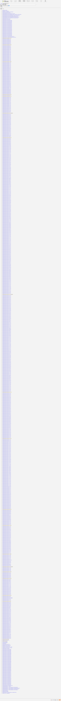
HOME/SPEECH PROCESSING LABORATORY (9, 692)
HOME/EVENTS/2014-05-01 (6, 313)
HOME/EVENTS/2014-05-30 (6, 316)
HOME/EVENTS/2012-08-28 (6, 226)
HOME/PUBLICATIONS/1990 (6, 654)
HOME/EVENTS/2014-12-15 (6, 347)
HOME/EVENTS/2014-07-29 (6, 326)
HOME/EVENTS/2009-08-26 (6, 91)
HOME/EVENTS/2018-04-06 (6, 505)
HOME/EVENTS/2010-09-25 (6, 144)
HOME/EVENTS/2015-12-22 (6, 391)
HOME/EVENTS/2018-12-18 (6, 526)
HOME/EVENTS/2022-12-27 (6, 600)
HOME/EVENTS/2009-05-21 (6, 82)
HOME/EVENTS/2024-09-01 (6, 618)
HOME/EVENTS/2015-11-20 (6, 386)
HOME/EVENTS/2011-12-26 (6, 192)
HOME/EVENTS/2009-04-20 (6, 78)
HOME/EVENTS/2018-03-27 (6, 502)
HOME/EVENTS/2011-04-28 (6, 170)
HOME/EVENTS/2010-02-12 (6, 112)
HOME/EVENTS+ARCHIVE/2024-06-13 (8, 36)
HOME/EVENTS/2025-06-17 (6, 628)
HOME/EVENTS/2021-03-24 (6, 578)
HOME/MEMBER (4, 642)
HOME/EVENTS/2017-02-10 (6, 446)
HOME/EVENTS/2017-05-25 (6, 460)
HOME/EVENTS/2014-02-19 (6, 301)
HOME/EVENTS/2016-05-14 (6, 405)
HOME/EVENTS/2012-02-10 (6, 196)
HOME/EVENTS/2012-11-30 (6, 240)
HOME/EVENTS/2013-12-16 (6, 289)
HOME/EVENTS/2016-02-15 (6, 394)
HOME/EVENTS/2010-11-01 (6, 150)
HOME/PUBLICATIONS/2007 (6, 668)
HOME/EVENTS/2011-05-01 (6, 171)
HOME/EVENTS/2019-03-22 (6, 532)
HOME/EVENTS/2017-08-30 (6, 470)
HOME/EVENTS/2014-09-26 (6, 335)
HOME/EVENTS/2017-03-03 (6, 450)
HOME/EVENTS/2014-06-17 (6, 319)
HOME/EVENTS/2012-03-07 (6, 203)
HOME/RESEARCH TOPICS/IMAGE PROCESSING (10, 687)
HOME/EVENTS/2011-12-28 (6, 193)
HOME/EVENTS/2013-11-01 (6, 281)
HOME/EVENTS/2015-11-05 (6, 384)
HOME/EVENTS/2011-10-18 (6, 184)
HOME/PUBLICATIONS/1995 (6, 658)
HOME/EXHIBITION (5, 639)
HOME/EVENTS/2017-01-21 (6, 443)
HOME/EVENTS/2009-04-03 (6, 77)
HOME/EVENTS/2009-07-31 (6, 88)
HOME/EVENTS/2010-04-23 (6, 126)
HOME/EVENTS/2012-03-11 (6, 204)
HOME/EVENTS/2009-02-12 (6, 70)
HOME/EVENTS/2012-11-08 (6, 236)
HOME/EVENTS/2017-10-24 (6, 478)
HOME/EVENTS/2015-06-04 (6, 368)
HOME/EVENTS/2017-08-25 (6, 469)
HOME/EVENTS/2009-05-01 (6, 81)
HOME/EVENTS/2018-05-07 (6, 509)
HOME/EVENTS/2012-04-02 (6, 209)
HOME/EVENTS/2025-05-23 (6, 626)
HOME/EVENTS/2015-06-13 (6, 369)
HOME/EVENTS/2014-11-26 (6, 344)
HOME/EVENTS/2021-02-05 (6, 573)
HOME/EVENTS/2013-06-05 (6, 265)
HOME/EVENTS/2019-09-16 (6, 545)
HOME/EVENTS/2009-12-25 (6, 106)
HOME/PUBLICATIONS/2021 (6, 680)
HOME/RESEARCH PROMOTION (7, 685)
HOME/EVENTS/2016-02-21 (6, 395)
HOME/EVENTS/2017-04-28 (6, 459)
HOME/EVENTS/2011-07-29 (6, 177)
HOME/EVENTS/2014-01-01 (6, 292)
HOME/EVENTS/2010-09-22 (6, 142)
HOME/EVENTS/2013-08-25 (6, 273)
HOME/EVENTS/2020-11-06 (6, 568)
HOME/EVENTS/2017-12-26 (6, 485)
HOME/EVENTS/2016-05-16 (6, 406)
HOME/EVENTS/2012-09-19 (6, 230)
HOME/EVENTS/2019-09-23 (6, 547)
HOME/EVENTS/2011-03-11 (6, 165)
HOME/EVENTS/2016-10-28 (6, 435)
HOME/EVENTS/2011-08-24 (6, 179)
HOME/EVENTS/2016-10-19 (6, 432)
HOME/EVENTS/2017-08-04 (6, 467)
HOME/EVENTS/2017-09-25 (6, 472)
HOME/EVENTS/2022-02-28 (6, 590)
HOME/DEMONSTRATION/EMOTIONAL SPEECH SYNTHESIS (11, 14)
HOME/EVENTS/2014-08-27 (6, 330)
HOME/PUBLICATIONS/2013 (6, 673)
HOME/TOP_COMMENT (6, 693)
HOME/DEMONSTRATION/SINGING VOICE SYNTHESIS (11, 15)
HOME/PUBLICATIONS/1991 (6, 655)
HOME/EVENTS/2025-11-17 (6, 633)
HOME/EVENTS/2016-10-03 (6, 429)
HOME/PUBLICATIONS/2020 (6, 679)
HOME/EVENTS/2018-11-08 (6, 521)
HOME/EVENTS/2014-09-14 (6, 333)
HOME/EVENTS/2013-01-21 (6, 247)
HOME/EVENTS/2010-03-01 (6, 116)
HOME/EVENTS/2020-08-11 (6, 564)
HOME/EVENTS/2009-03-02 (6, 72)
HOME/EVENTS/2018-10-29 (6, 520)
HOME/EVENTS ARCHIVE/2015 (7, 26)
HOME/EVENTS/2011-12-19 (6, 190)
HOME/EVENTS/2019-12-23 (6, 557)
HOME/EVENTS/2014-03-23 (6, 305)
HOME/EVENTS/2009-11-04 (6, 99)
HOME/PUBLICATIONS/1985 (6, 650)
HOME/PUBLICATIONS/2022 (6, 681)
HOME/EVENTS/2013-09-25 (6, 278)
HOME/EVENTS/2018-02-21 (6, 497)
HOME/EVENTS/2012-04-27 (6, 212)
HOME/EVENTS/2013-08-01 (6, 269)
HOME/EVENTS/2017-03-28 (6, 456)
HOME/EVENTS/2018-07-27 (6, 515)
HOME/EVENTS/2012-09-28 (6, 231)
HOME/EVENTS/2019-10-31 (6, 551)
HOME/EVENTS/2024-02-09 (6, 611)
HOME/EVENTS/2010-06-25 (6, 131)
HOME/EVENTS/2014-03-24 (6, 306)
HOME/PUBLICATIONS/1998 (6, 661)
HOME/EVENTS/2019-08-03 (6, 541)
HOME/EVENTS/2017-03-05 (6, 451)
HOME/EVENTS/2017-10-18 (6, 476)
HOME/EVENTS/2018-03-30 (6, 503)
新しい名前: (2, 4)
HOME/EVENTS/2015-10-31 (6, 383)
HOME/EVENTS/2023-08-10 (6, 606)
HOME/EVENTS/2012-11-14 (6, 238)
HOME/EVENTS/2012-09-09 (6, 227)
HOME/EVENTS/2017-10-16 (6, 475)
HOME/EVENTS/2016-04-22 (6, 403)
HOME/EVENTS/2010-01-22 (6, 109)
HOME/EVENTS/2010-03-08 (6, 118)
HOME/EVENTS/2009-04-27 (6, 80)
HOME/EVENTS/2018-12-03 (6, 523)
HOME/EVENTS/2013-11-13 (6, 283)
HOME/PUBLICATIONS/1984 (6, 649)
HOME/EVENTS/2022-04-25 (6, 595)
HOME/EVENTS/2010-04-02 (6, 122)
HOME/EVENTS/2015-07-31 (6, 374)
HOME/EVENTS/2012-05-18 (6, 213)
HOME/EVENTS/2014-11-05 (6, 341)
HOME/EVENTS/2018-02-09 (6, 494)
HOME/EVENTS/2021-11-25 (6, 585)
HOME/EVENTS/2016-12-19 (6, 439)
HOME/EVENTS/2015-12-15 (6, 389)
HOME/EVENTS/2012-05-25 (6, 214)
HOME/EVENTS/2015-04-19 (6, 363)
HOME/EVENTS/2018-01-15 (6, 489)
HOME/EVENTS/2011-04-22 (6, 169)
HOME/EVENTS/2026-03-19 (6, 637)
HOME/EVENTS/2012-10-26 (6, 234)
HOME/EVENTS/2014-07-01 (6, 322)
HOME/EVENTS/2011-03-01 (6, 163)
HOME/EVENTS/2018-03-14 (6, 500)
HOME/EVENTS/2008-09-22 (6, 46)
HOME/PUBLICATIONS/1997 (6, 660)
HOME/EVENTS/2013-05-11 (6, 262)
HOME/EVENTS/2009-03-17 (6, 75)
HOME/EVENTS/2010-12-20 (6, 155)
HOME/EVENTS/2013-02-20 (6, 250)
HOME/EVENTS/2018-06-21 (6, 512)
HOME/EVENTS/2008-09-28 (6, 47)
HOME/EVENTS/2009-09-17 (6, 96)
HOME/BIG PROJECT (5, 11)
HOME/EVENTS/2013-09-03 (6, 276)
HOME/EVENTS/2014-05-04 (6, 314)
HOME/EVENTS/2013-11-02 (6, 282)
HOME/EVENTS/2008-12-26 (6, 66)
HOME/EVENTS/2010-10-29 (6, 149)
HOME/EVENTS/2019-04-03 (6, 536)
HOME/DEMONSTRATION (6, 12)
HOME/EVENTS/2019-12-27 (6, 558)
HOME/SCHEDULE (5, 690)
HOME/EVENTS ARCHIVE (6, 19)
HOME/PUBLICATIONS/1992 (6, 656)
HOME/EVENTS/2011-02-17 (6, 161)
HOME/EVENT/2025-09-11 (6, 18)
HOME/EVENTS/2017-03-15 (6, 453)
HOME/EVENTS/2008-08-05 (6, 41)
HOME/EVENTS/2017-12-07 (6, 482)
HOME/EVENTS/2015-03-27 (6, 360)
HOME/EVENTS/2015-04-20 (6, 364)
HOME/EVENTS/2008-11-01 (6, 53)
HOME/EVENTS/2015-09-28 (6, 380)
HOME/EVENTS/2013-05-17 (6, 263)
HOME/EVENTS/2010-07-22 (6, 134)
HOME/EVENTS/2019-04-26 (6, 537)
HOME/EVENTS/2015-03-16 (6, 357)
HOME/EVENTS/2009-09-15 (6, 95)
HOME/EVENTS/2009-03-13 (6, 74)
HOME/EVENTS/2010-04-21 (6, 125)
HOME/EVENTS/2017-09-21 (6, 471)
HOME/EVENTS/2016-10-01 (6, 428)
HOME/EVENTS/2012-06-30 (6, 218)
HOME (1, 3)
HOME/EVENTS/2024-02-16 (6, 612)
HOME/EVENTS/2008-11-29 (6, 58)
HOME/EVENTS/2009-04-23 (6, 79)
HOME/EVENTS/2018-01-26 (6, 493)
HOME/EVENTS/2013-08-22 (6, 272)
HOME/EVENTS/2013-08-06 (6, 270)
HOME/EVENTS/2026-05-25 (6, 638)
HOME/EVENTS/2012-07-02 (6, 219)
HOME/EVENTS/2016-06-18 (6, 411)
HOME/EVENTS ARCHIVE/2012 (7, 23)
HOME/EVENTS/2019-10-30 (6, 550)
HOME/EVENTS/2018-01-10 (6, 487)
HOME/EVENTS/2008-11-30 (6, 59)
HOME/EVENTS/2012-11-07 (6, 235)
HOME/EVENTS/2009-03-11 (6, 73)
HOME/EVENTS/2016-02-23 (6, 396)
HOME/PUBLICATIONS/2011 (6, 672)
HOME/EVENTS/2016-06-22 (6, 413)
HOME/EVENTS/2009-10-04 (6, 97)
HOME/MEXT (4, 643)
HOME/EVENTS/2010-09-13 (6, 140)
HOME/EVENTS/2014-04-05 (6, 308)
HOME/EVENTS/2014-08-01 (6, 328)
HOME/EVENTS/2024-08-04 (6, 617)
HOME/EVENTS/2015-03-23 (6, 359)
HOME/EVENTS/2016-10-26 (6, 434)
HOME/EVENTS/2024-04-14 (6, 613)
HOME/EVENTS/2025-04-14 (6, 625)
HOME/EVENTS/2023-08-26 (6, 607)
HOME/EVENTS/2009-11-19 (6, 100)
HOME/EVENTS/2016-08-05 (6, 417)
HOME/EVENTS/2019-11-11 (6, 552)
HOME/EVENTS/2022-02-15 (6, 588)
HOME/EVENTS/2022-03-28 (6, 593)
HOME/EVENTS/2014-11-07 (6, 342)
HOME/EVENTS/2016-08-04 (6, 416)
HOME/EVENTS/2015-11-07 (6, 385)
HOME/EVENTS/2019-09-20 (6, 546)
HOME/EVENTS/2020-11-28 (6, 569)
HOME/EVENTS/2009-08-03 (6, 89)
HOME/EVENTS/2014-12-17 (6, 348)
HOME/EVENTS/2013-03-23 (6, 255)
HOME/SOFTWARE (5, 691)
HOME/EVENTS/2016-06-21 (6, 412)
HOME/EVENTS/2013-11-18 (6, 284)
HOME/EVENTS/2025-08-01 (6, 629)
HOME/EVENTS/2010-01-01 (6, 107)
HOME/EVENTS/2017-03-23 (6, 454)
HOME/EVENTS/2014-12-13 (6, 346)
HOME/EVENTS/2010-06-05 (6, 129)
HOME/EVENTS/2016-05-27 (6, 407)
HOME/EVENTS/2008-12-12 (6, 63)
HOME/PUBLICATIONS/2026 (6, 684)
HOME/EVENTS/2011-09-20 (6, 183)
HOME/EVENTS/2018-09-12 (6, 518)
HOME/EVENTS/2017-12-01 (6, 480)
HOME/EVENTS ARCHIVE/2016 (7, 27)
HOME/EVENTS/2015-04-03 (6, 362)
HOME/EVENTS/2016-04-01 (6, 401)
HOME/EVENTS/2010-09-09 (6, 139)
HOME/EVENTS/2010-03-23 (6, 120)
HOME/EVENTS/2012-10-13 (6, 233)
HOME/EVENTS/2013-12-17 (6, 290)
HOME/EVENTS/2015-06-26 (6, 371)
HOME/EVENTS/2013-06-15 (6, 266)
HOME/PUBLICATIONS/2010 (6, 671)
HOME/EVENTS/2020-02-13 (6, 559)
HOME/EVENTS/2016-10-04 (6, 430)
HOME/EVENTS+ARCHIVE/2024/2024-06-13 (9, 37)
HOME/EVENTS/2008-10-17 (6, 50)
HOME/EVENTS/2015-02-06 (6, 351)
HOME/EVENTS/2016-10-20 (6, 433)
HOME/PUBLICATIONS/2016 (6, 676)
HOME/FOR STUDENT (5, 640)
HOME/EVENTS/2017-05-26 (6, 461)
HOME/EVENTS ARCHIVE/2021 (7, 31)
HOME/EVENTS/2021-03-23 (6, 577)
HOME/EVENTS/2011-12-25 (6, 191)
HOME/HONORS (4, 641)
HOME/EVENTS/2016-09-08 (6, 423)
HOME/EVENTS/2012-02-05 (6, 195)
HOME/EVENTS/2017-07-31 (6, 465)
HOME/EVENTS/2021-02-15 (6, 575)
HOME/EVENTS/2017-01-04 (6, 442)
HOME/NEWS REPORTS (6, 644)
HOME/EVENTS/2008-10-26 (6, 51)
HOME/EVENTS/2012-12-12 (6, 242)
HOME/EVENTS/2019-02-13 (6, 528)
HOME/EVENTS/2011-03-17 (6, 166)
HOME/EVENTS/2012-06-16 (6, 215)
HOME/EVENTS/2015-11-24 (6, 387)
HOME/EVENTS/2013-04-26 (6, 260)
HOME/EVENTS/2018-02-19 (6, 496)
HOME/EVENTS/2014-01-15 (6, 293)
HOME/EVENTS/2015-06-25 (6, 370)
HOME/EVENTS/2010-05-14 (6, 127)
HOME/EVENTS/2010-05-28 (6, 128)
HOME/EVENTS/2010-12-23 (6, 156)
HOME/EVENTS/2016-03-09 (6, 398)
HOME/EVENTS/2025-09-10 (6, 631)
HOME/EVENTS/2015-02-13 (6, 353)
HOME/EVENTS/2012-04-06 (6, 210)
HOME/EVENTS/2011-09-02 (6, 181)
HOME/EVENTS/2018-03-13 (6, 499)
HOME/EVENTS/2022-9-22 (6, 601)
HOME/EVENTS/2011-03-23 (6, 167)
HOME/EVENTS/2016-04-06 (6, 402)
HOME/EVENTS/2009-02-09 (6, 69)
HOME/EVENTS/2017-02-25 (6, 448)
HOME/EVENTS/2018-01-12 (6, 488)
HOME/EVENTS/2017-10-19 (6, 477)
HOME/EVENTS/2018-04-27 (6, 507)
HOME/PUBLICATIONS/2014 (6, 674)
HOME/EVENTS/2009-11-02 (6, 98)
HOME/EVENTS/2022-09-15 (6, 596)
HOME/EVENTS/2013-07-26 (6, 268)
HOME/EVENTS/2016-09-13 (6, 424)
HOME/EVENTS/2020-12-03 (6, 571)
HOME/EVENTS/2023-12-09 (6, 609)
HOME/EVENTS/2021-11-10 (6, 584)
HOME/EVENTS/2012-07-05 (6, 220)
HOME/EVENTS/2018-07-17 (6, 514)
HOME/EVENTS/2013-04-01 (6, 257)
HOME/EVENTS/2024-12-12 (6, 623)
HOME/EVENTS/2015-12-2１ (6, 392)
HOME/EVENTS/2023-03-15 (6, 602)
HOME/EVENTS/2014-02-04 (6, 299)
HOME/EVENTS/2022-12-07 (6, 599)
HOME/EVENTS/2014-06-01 (6, 317)
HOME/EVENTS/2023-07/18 (6, 605)
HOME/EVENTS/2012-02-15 (6, 197)
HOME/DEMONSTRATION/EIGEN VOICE (8, 13)
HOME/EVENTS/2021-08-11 (6, 580)
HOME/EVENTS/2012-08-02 (6, 223)
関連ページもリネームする (4, 5)
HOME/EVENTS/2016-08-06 (6, 418)
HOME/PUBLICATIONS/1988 (6, 652)
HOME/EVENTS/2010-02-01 (6, 111)
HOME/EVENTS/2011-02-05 (6, 158)
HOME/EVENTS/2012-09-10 (6, 228)
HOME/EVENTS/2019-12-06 (6, 555)
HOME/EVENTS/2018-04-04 (6, 504)
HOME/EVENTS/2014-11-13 (6, 343)
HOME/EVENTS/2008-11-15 (6, 56)
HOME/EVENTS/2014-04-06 (6, 309)
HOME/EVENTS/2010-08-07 (6, 136)
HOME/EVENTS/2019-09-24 (6, 548)
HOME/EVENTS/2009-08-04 (6, 90)
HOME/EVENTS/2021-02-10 (6, 574)
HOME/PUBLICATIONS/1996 (6, 659)
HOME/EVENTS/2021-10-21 (6, 583)
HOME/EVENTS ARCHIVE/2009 (7, 21)
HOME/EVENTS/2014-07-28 (6, 325)
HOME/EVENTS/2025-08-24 (6, 630)
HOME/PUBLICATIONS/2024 (6, 683)
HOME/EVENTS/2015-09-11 (6, 378)
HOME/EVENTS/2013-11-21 (6, 285)
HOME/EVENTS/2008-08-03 (6, 40)
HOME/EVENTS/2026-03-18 (6, 636)
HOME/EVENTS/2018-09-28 (6, 519)
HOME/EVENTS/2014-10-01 (6, 336)
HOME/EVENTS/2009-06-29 (6, 86)
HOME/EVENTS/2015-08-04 (6, 375)
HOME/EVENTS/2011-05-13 (6, 172)
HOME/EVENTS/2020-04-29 (6, 562)
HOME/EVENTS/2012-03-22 (6, 206)
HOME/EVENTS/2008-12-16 (6, 64)
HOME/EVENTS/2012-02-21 (6, 199)
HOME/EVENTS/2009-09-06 (6, 93)
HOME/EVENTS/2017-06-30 (6, 462)
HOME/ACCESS (4, 10)
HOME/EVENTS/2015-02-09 (6, 352)
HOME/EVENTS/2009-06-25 (6, 84)
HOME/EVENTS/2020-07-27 (6, 563)
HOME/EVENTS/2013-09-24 (6, 277)
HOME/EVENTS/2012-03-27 (6, 208)
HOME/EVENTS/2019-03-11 (6, 531)
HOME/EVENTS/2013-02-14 (6, 249)
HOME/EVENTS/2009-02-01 (6, 68)
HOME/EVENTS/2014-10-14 (6, 337)
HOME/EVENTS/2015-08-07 (6, 376)
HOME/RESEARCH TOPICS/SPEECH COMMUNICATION (11, 688)
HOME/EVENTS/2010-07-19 (6, 133)
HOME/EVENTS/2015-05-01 (6, 365)
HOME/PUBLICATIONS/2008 (6, 669)
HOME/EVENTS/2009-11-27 (6, 101)
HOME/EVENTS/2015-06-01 (6, 367)
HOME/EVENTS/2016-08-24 (6, 421)
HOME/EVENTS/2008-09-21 (6, 45)
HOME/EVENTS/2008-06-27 (6, 38)
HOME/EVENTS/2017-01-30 (6, 444)
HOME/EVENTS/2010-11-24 (6, 154)
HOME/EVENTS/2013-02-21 (6, 251)
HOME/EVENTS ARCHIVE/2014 (7, 25)
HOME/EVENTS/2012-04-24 (6, 211)
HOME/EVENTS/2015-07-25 (6, 373)
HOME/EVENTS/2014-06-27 (6, 321)
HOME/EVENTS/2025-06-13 (6, 627)
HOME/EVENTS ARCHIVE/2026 (7, 35)
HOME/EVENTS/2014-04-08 (6, 310)
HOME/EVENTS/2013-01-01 (6, 245)
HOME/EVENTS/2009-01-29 (6, 67)
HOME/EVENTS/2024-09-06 (6, 620)
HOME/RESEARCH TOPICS (6, 686)
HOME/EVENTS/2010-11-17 (6, 153)
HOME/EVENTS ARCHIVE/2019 (7, 29)
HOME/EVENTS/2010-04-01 (6, 121)
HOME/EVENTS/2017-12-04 (6, 481)
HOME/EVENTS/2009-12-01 (6, 102)
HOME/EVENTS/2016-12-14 (6, 438)
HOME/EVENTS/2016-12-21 (6, 440)
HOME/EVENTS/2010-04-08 (6, 124)
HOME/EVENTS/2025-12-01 (6, 634)
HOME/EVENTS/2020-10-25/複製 (7, 566)
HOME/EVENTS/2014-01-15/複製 (7, 294)
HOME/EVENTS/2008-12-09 (6, 62)
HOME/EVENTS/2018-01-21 (6, 491)
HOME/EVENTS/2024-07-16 (6, 615)
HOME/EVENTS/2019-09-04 (6, 543)
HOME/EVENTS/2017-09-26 (6, 473)
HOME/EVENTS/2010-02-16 (6, 114)
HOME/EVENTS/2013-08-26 (6, 274)
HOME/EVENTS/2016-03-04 (6, 397)
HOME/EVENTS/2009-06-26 (6, 85)
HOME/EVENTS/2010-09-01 (6, 137)
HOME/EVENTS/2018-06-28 (6, 513)
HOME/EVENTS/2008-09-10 (6, 43)
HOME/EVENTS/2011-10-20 (6, 185)
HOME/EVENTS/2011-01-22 (6, 157)
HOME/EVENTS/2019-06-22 (6, 540)
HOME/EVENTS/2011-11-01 (6, 187)
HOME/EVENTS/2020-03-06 (6, 561)
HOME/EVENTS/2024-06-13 (6, 614)
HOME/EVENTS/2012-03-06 (6, 202)
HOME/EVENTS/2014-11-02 (6, 340)
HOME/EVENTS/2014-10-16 (6, 338)
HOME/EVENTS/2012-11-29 (6, 239)
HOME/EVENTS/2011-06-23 (6, 174)
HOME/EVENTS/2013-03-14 (6, 254)
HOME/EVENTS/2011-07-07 (6, 176)
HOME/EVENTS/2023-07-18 (6, 604)
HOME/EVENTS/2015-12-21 (6, 390)
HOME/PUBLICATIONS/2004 (6, 666)
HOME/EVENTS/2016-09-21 (6, 427)
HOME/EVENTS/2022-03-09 (6, 591)
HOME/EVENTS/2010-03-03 (6, 117)
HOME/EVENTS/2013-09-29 (6, 279)
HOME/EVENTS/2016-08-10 (6, 419)
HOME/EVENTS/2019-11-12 (6, 553)
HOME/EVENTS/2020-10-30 (6, 567)
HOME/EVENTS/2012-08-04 (6, 225)
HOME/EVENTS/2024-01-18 (6, 610)
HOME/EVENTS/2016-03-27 (6, 400)
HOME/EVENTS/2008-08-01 (6, 39)
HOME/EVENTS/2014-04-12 (6, 311)
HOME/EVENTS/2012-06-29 (6, 217)
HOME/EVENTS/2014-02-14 (6, 300)
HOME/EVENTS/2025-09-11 (6, 632)
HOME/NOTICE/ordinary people (7, 647)
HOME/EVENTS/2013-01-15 (6, 246)
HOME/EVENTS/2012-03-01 (6, 201)
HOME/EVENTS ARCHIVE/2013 (7, 24)
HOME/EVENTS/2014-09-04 (6, 332)
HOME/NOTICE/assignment (6, 645)
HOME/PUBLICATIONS (5, 648)
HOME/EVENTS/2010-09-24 (6, 143)
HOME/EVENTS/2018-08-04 (6, 516)
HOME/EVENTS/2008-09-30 (6, 48)
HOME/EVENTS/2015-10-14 (6, 381)
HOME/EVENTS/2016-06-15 (6, 410)
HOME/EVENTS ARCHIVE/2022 (7, 32)
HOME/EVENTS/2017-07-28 (6, 464)
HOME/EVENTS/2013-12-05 (6, 287)
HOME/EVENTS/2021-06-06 (6, 579)
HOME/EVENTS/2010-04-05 (6, 123)
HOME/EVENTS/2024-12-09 (6, 622)
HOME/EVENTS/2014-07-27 (6, 324)
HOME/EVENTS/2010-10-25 (6, 147)
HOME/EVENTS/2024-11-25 (6, 621)
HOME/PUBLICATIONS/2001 (6, 663)
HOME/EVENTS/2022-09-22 (6, 598)
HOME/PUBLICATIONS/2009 (6, 670)
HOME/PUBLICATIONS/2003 (6, 665)
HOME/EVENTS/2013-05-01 (6, 261)
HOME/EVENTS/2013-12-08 (6, 288)
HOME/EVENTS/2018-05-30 (6, 510)
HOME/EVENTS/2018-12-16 (6, 525)
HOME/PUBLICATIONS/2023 (6, 682)
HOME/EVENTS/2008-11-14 (6, 55)
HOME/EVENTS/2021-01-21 (6, 572)
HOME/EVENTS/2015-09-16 (6, 379)
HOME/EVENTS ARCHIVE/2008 (7, 20)
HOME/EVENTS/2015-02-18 (6, 355)
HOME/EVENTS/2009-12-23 (6, 105)
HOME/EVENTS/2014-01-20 (6, 295)
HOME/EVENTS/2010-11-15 (6, 152)
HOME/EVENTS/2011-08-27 (6, 180)
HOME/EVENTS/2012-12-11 (6, 241)
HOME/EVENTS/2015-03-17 (6, 358)
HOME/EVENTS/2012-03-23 (6, 207)
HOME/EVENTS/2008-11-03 (6, 54)
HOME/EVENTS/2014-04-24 (6, 312)
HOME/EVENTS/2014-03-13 (6, 303)
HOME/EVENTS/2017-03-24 (6, 455)
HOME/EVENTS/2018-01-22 (6, 492)
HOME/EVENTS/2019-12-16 (6, 556)
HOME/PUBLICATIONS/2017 (6, 677)
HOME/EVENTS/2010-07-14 (6, 132)
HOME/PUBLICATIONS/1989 (6, 653)
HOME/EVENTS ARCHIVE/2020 (7, 30)
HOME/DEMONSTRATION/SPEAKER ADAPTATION (10, 16)
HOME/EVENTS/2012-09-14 (6, 229)
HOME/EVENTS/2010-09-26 (6, 145)
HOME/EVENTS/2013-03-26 (6, 256)
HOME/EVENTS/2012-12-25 (6, 244)
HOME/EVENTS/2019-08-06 (6, 542)
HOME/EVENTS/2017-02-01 (6, 445)
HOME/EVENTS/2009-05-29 (6, 83)
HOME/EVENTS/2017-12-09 (6, 483)
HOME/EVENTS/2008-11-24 (6, 57)
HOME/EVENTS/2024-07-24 (6, 616)
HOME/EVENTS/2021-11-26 (6, 586)
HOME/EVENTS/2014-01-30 (6, 297)
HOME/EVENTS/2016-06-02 (6, 408)
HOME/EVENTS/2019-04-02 (6, 535)
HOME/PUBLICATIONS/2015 (6, 675)
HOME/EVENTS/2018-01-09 (6, 486)
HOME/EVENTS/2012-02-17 (6, 198)
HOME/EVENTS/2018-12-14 (6, 524)
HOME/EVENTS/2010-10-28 (6, 148)
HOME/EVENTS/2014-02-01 (6, 298)
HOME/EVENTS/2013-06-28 (6, 267)
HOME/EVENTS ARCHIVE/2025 (7, 34)
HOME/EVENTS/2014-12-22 (6, 349)
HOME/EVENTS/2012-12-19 (6, 243)
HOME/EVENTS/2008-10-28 (6, 52)
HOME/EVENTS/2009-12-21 (6, 104)
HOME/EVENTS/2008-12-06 (6, 61)
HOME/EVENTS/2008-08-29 (6, 42)
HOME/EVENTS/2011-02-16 (6, 160)
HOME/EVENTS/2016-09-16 (6, 426)
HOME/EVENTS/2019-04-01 (6, 534)
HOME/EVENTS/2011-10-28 (6, 186)
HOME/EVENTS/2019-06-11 (6, 539)
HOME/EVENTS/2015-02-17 (6, 354)
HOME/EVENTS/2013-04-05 (6, 258)
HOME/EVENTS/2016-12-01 (6, 437)
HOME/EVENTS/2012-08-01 (6, 222)
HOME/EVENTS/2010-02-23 (6, 115)
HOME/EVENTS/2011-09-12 (6, 182)
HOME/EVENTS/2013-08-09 (6, 271)
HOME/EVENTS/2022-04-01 (6, 594)
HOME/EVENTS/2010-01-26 (6, 110)
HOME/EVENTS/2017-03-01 (6, 449)
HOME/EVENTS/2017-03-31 (6, 457)
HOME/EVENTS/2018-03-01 (6, 498)
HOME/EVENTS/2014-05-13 (6, 315)
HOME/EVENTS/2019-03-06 (6, 530)
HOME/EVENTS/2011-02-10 (6, 159)
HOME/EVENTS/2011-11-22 (6, 188)
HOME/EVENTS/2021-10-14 (6, 582)
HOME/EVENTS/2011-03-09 (6, 164)
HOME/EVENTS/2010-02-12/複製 (7, 113)
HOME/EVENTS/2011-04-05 (6, 168)
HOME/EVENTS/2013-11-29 (6, 286)
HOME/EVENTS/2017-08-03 (6, 466)
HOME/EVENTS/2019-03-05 (6, 529)
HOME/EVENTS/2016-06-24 (6, 414)
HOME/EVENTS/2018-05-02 (6, 508)
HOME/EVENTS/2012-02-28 (6, 200)
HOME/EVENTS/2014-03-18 (6, 304)
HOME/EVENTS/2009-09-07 (6, 94)
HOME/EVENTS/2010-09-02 (6, 138)
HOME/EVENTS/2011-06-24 (6, 175)
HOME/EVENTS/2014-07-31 (6, 327)
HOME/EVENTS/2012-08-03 (6, 224)
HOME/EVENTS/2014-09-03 (6, 331)
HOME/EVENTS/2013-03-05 (6, 252)
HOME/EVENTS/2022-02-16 (6, 589)
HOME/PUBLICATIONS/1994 (6, 657)
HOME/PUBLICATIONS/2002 (6, 664)
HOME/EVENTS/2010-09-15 (6, 141)
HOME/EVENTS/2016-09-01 (6, 422)
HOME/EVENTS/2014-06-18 (6, 320)
